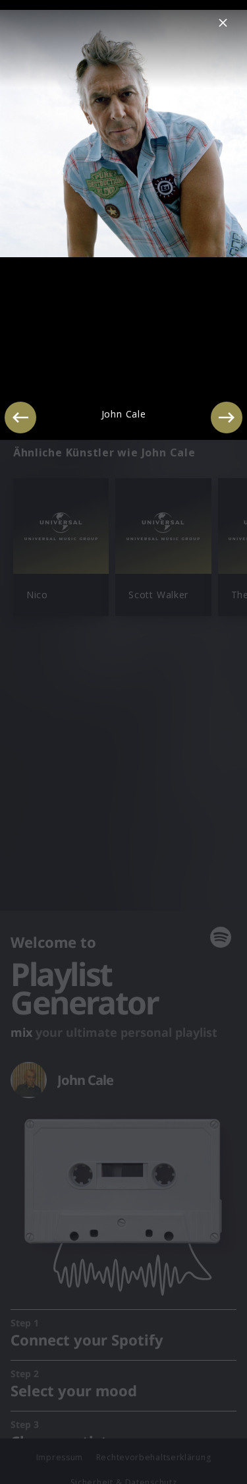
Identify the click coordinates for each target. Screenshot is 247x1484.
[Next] (226, 417)
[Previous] (20, 417)
